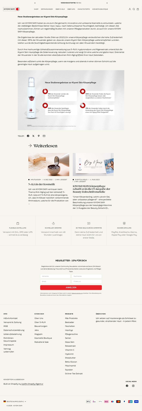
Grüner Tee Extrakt (74, 373)
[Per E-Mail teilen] (44, 136)
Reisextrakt (70, 346)
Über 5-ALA (60, 9)
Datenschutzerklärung (77, 293)
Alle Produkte (71, 318)
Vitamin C (69, 350)
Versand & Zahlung (12, 322)
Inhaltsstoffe (84, 9)
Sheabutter (70, 357)
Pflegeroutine (71, 334)
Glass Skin (69, 342)
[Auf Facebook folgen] (127, 385)
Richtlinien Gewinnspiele (10, 339)
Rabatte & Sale (41, 342)
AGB (6, 326)
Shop (36, 9)
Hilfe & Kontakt (11, 318)
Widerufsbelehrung (13, 334)
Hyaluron (69, 354)
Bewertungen (41, 326)
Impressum (9, 344)
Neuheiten (70, 326)
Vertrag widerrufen (9, 350)
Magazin (38, 334)
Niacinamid (70, 365)
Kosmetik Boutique (100, 9)
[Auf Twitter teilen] (33, 136)
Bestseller (69, 322)
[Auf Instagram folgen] (133, 385)
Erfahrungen (47, 9)
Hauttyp (69, 330)
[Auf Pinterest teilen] (38, 136)
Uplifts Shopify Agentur (32, 384)
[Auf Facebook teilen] (28, 136)
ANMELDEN (71, 287)
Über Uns (71, 9)
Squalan (69, 369)
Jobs (37, 330)
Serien (68, 338)
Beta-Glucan (71, 361)
